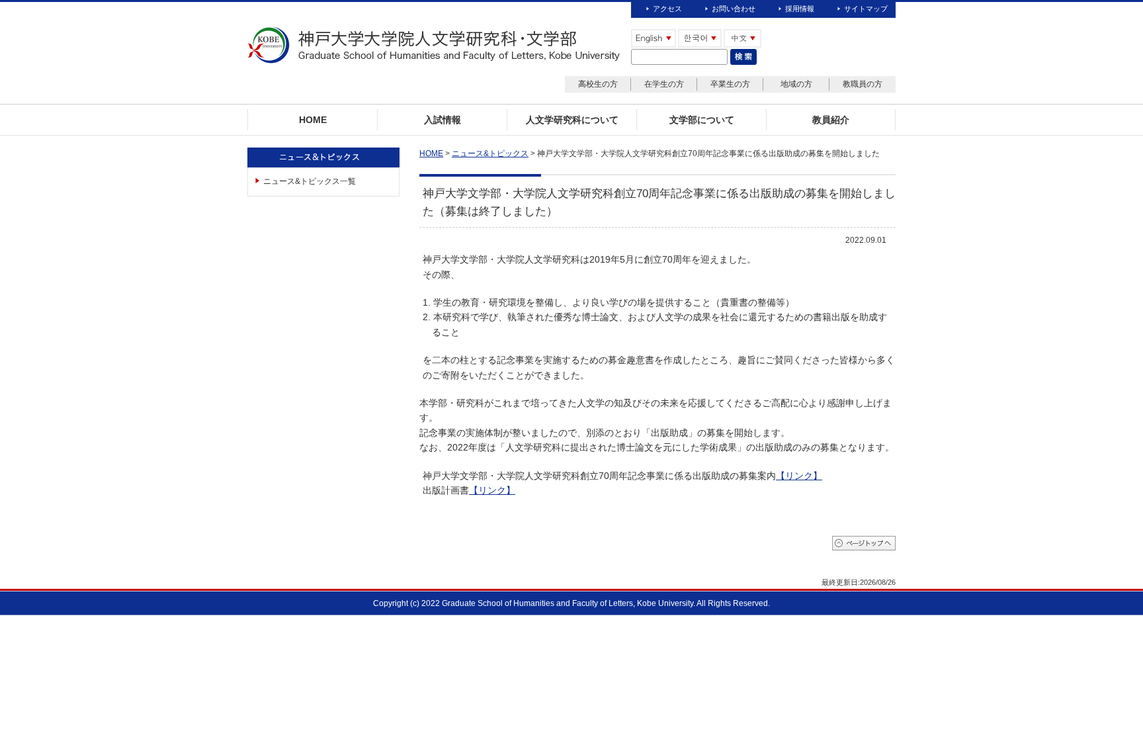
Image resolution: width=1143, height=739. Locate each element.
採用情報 (799, 9)
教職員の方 (862, 84)
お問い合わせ (733, 9)
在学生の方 (664, 84)
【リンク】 (799, 475)
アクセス (667, 9)
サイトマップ (866, 9)
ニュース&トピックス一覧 (309, 181)
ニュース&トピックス (490, 153)
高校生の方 (598, 84)
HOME (431, 153)
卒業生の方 (730, 84)
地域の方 (796, 84)
